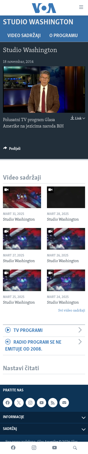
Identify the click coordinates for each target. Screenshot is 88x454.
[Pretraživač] (75, 448)
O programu (63, 35)
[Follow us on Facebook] (7, 402)
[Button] (12, 150)
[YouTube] (54, 448)
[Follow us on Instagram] (30, 402)
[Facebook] (13, 448)
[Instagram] (34, 448)
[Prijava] (64, 402)
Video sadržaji (24, 35)
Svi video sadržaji (71, 310)
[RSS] (52, 402)
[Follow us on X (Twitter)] (18, 402)
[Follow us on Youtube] (41, 402)
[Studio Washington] (22, 197)
